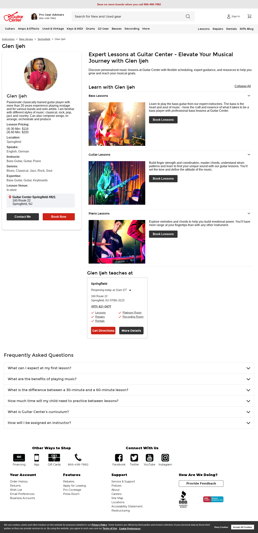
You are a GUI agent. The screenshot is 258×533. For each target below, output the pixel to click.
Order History (19, 481)
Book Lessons (163, 119)
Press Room (71, 494)
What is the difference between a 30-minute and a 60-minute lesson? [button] (68, 390)
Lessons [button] (100, 312)
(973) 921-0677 (101, 306)
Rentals (231, 29)
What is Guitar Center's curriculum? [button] (38, 412)
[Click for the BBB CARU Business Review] (213, 499)
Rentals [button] (100, 320)
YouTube (149, 455)
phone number (78, 455)
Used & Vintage (53, 28)
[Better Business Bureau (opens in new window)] (183, 499)
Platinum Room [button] (132, 312)
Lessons (204, 29)
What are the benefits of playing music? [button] (42, 379)
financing (19, 455)
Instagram (165, 455)
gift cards (54, 455)
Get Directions (103, 330)
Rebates (68, 481)
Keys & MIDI (75, 28)
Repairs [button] (100, 316)
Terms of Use (110, 528)
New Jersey (26, 39)
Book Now (58, 216)
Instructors (8, 39)
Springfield (44, 39)
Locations (117, 502)
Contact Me (23, 216)
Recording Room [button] (133, 316)
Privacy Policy (99, 525)
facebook (119, 455)
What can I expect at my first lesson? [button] (39, 368)
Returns (15, 485)
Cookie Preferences (130, 528)
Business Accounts (22, 498)
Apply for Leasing (74, 485)
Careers (116, 494)
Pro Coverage (72, 489)
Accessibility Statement (127, 506)
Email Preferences (22, 494)
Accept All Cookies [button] (242, 527)
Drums (90, 28)
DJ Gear (103, 28)
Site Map (117, 498)
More (146, 28)
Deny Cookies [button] (221, 527)
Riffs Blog (246, 29)
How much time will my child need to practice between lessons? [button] (63, 401)
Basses (117, 28)
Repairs (218, 29)
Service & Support (123, 481)
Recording (132, 28)
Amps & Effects (28, 28)
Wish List (16, 489)
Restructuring (120, 510)
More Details (131, 330)
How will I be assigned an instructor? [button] (39, 423)
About (115, 489)
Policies (116, 485)
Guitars (10, 28)
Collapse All (243, 86)
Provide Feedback (201, 483)
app (37, 455)
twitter (134, 455)
